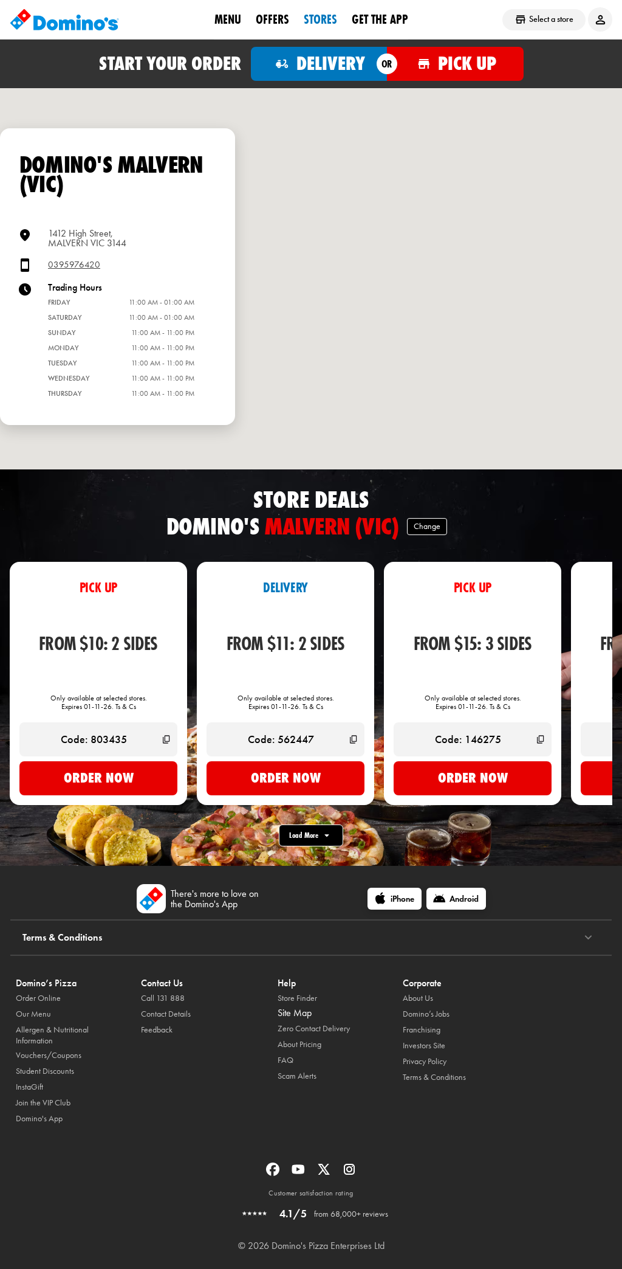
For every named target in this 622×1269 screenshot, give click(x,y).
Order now (99, 777)
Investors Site (424, 1045)
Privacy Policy (424, 1061)
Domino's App (39, 1118)
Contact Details (166, 1014)
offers (272, 19)
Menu (227, 19)
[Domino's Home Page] (64, 19)
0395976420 (74, 265)
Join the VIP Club (43, 1103)
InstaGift (29, 1087)
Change (427, 526)
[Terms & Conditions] (588, 938)
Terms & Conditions (434, 1077)
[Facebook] (274, 1173)
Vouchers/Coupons (48, 1055)
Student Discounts (45, 1071)
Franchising (421, 1030)
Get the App (380, 19)
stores (320, 19)
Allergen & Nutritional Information (52, 1035)
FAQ (285, 1060)
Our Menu (33, 1014)
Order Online (38, 998)
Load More (303, 835)
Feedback (157, 1030)
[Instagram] (349, 1173)
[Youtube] (299, 1173)
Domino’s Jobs (426, 1014)
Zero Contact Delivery (314, 1028)
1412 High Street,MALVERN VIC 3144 (87, 238)
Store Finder (297, 998)
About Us (418, 998)
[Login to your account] (600, 19)
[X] (325, 1173)
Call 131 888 (163, 998)
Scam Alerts (297, 1076)
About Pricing (299, 1044)
